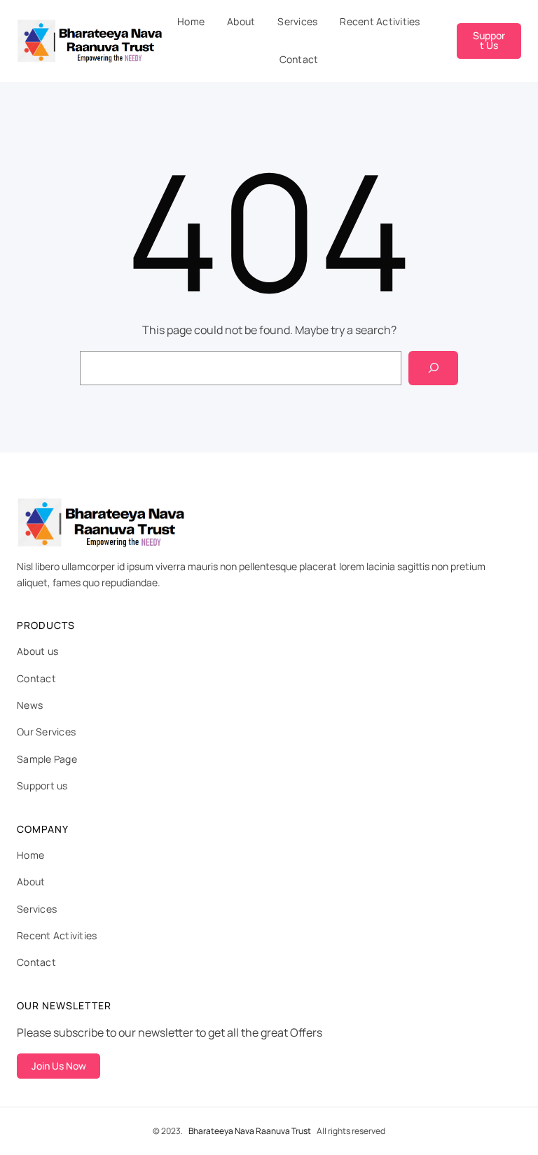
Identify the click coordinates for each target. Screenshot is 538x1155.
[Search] (433, 368)
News (30, 705)
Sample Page (47, 759)
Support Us (489, 40)
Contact (36, 678)
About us (37, 651)
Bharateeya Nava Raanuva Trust (249, 1131)
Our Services (46, 731)
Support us (42, 785)
